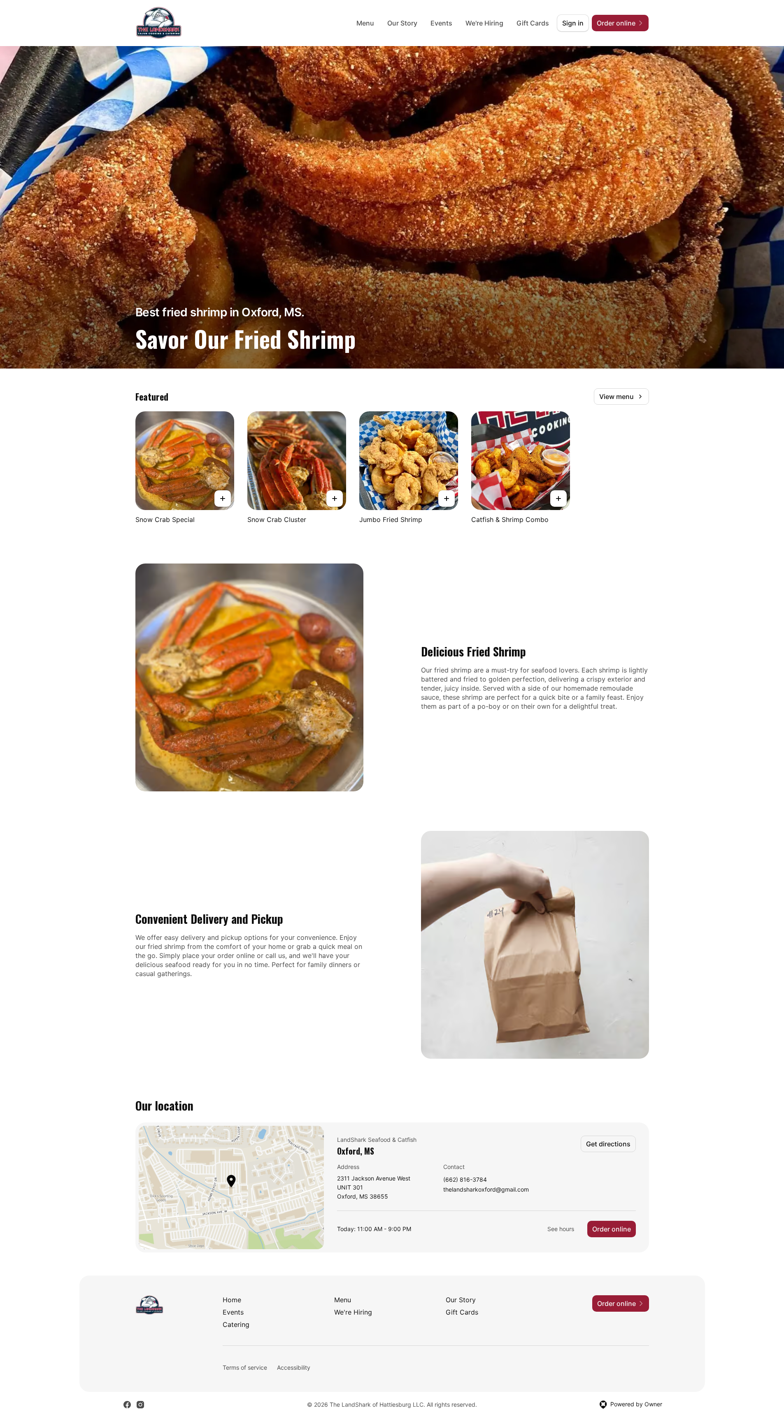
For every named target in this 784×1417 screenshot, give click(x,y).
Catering (236, 1324)
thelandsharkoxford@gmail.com (486, 1190)
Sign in (573, 23)
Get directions (608, 1144)
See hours (560, 1228)
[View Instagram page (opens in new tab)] (140, 1405)
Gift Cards (532, 23)
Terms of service (245, 1367)
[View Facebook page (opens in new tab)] (127, 1405)
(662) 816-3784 (465, 1180)
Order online (611, 1229)
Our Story (402, 23)
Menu (365, 23)
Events (441, 23)
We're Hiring (484, 23)
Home (232, 1300)
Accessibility (293, 1367)
